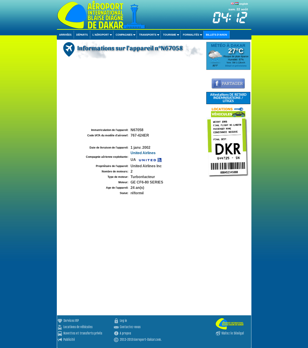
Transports (147, 34)
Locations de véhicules (77, 327)
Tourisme (169, 34)
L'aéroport (100, 34)
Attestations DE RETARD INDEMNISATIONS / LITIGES (228, 98)
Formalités (191, 34)
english (243, 3)
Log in (123, 321)
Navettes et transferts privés (82, 333)
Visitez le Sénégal (232, 333)
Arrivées (65, 34)
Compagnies (124, 34)
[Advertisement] (131, 93)
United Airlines (143, 153)
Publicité (69, 339)
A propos (125, 333)
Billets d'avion (216, 34)
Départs (82, 34)
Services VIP (71, 321)
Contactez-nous (130, 327)
